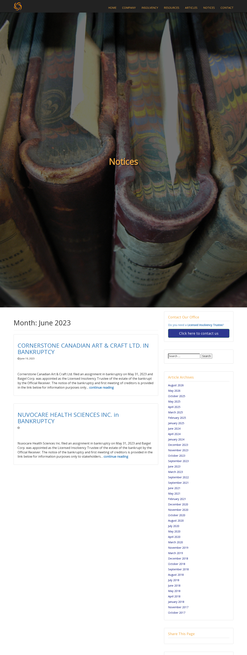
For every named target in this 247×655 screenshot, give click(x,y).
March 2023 (175, 472)
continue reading (101, 387)
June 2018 (174, 585)
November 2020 (178, 510)
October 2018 (176, 564)
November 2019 (178, 547)
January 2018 (176, 602)
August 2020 (176, 520)
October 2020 (176, 515)
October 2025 (176, 396)
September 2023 (178, 461)
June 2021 (174, 488)
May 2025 (174, 401)
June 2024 (174, 428)
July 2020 (173, 526)
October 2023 (176, 455)
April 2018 (174, 596)
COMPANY (129, 7)
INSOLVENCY (149, 7)
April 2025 (174, 407)
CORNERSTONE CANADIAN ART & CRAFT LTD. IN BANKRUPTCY (83, 348)
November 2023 (178, 450)
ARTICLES (191, 7)
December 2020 (178, 504)
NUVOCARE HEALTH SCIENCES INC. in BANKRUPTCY (68, 418)
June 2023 (174, 466)
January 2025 (176, 423)
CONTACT (227, 7)
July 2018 (173, 580)
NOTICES (209, 7)
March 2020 (175, 542)
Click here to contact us (198, 333)
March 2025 (175, 412)
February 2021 (177, 499)
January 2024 (176, 439)
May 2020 (174, 531)
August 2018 (176, 575)
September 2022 (178, 477)
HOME (112, 7)
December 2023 (178, 445)
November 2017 (178, 607)
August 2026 (176, 385)
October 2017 (176, 612)
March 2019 (175, 553)
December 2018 (178, 558)
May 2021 (174, 493)
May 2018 (174, 591)
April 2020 (174, 537)
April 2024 (174, 434)
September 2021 (178, 482)
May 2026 (174, 390)
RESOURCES (171, 7)
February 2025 (177, 418)
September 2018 (178, 569)
